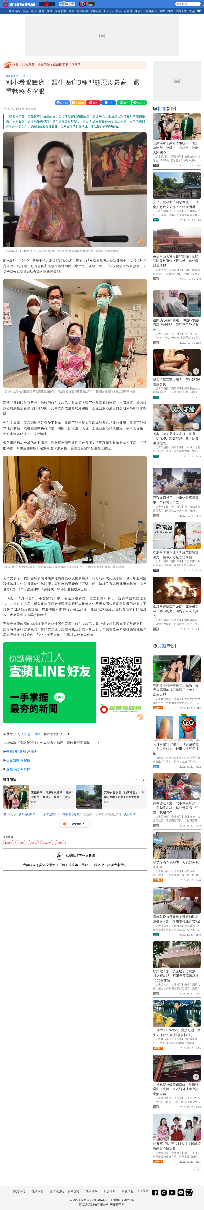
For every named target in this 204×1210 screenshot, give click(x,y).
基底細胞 (46, 842)
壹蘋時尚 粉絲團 (18, 769)
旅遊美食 (151, 11)
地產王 (139, 11)
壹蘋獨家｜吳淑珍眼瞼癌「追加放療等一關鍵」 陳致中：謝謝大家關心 (176, 147)
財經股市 (60, 11)
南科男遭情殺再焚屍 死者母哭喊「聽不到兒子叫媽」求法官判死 (176, 611)
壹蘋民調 (82, 11)
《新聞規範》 (49, 814)
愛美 (118, 11)
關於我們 (19, 1191)
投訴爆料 (110, 1191)
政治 (33, 11)
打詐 (170, 11)
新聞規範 (73, 1191)
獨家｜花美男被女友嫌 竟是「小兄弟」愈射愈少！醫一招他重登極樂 (176, 438)
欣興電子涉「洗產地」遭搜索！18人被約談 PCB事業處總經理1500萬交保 (176, 975)
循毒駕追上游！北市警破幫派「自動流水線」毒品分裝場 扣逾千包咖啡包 (176, 807)
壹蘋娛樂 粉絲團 (18, 760)
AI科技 (128, 11)
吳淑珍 (21, 842)
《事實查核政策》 (71, 814)
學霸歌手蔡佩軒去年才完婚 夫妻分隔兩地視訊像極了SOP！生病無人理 (176, 690)
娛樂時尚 (14, 11)
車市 (162, 11)
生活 (25, 11)
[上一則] (137, 780)
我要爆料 (92, 102)
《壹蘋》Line (30, 734)
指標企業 (181, 11)
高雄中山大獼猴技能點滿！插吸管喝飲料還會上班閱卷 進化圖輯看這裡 (176, 261)
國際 (49, 11)
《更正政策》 (129, 814)
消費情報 (128, 1191)
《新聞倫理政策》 (27, 814)
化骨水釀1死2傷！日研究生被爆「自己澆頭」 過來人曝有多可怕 (176, 749)
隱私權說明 (56, 1191)
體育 (71, 11)
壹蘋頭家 (194, 11)
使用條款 (92, 1191)
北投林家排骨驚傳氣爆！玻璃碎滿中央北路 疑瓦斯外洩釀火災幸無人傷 (176, 1089)
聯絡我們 (37, 1191)
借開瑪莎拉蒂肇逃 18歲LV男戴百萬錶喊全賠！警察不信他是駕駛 (176, 325)
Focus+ (108, 11)
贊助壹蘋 (77, 102)
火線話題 (96, 11)
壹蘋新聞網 (12, 75)
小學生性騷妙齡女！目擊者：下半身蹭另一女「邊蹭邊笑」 (52, 65)
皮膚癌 (60, 842)
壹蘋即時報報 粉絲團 (21, 751)
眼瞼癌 (8, 842)
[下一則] (144, 780)
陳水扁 (33, 842)
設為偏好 (61, 102)
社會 (41, 11)
